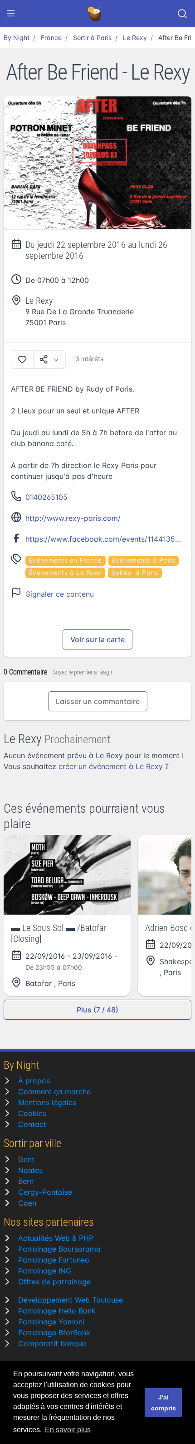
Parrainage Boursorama (59, 1248)
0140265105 (46, 497)
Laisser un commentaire (98, 701)
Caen (27, 1203)
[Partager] (49, 359)
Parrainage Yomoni (51, 1321)
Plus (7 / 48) (97, 1009)
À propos (34, 1080)
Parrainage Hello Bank (57, 1310)
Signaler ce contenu (60, 594)
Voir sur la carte (97, 639)
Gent (26, 1159)
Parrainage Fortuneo (53, 1259)
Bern (26, 1181)
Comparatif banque (52, 1343)
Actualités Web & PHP (55, 1238)
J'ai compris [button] (163, 1403)
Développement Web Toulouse (70, 1299)
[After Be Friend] (97, 163)
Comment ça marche (54, 1091)
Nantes (30, 1170)
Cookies (32, 1113)
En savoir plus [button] (68, 1430)
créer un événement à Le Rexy (110, 766)
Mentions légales (47, 1102)
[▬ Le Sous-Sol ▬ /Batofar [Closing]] (67, 875)
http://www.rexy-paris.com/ (73, 518)
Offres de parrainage (54, 1281)
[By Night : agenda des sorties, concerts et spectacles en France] (95, 13)
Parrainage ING (44, 1270)
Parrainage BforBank (54, 1332)
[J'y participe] (22, 359)
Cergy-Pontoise (45, 1192)
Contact (32, 1124)
